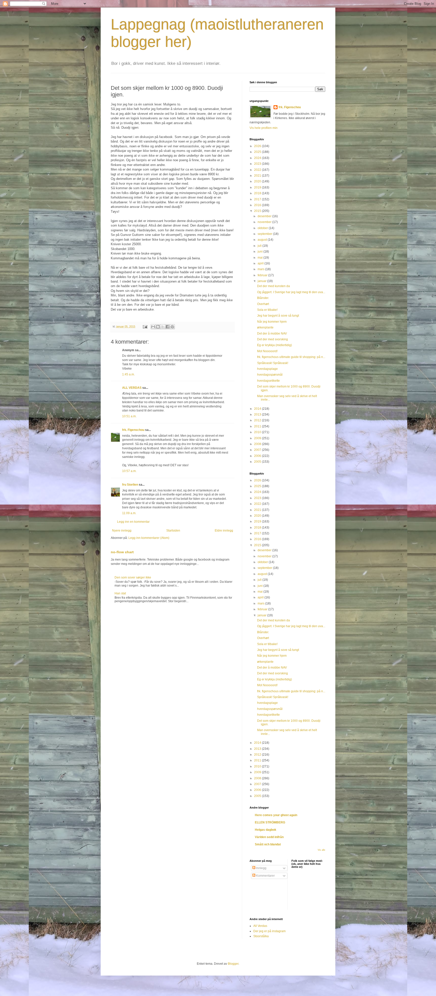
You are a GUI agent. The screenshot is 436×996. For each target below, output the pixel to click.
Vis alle (321, 850)
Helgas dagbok (265, 830)
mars (261, 269)
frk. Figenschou (133, 430)
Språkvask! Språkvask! (272, 363)
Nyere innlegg (121, 530)
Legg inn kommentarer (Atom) (148, 538)
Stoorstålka (261, 936)
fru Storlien (130, 484)
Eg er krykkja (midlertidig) (274, 345)
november (265, 222)
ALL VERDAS (132, 388)
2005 (258, 461)
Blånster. (263, 298)
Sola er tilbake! (267, 310)
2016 (258, 205)
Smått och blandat (268, 844)
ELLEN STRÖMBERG (270, 822)
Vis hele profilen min (264, 128)
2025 (258, 152)
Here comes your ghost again (276, 815)
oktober (263, 228)
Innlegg (260, 868)
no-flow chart (122, 552)
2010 (258, 432)
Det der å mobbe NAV (272, 333)
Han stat (120, 593)
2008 (258, 444)
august (263, 239)
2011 (258, 426)
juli (260, 245)
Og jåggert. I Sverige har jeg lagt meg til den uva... (291, 292)
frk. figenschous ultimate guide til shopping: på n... (291, 357)
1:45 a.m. (128, 374)
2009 (258, 438)
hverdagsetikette (268, 380)
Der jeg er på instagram (269, 931)
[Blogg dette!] (157, 326)
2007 (258, 450)
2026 (258, 146)
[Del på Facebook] (167, 326)
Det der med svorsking (272, 339)
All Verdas (260, 926)
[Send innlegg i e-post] (145, 326)
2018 (258, 193)
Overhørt (263, 304)
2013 (258, 414)
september (265, 234)
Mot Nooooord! (267, 351)
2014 (258, 408)
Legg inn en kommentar (133, 521)
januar (262, 281)
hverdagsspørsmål (270, 374)
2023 (258, 163)
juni (260, 251)
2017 (258, 199)
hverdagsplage (267, 369)
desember (265, 216)
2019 (258, 187)
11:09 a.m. (129, 513)
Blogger (233, 963)
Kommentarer (265, 875)
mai (260, 257)
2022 (258, 170)
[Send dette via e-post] (153, 326)
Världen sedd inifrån (269, 837)
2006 (258, 456)
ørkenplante (265, 327)
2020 (258, 181)
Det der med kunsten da (273, 286)
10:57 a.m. (129, 471)
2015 (258, 211)
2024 (258, 158)
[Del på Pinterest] (172, 326)
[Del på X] (162, 326)
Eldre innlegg (224, 530)
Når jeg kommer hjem (272, 321)
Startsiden (173, 530)
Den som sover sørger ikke (133, 577)
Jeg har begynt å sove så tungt (278, 315)
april (261, 263)
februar (263, 275)
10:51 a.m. (129, 416)
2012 (258, 420)
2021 (258, 175)
